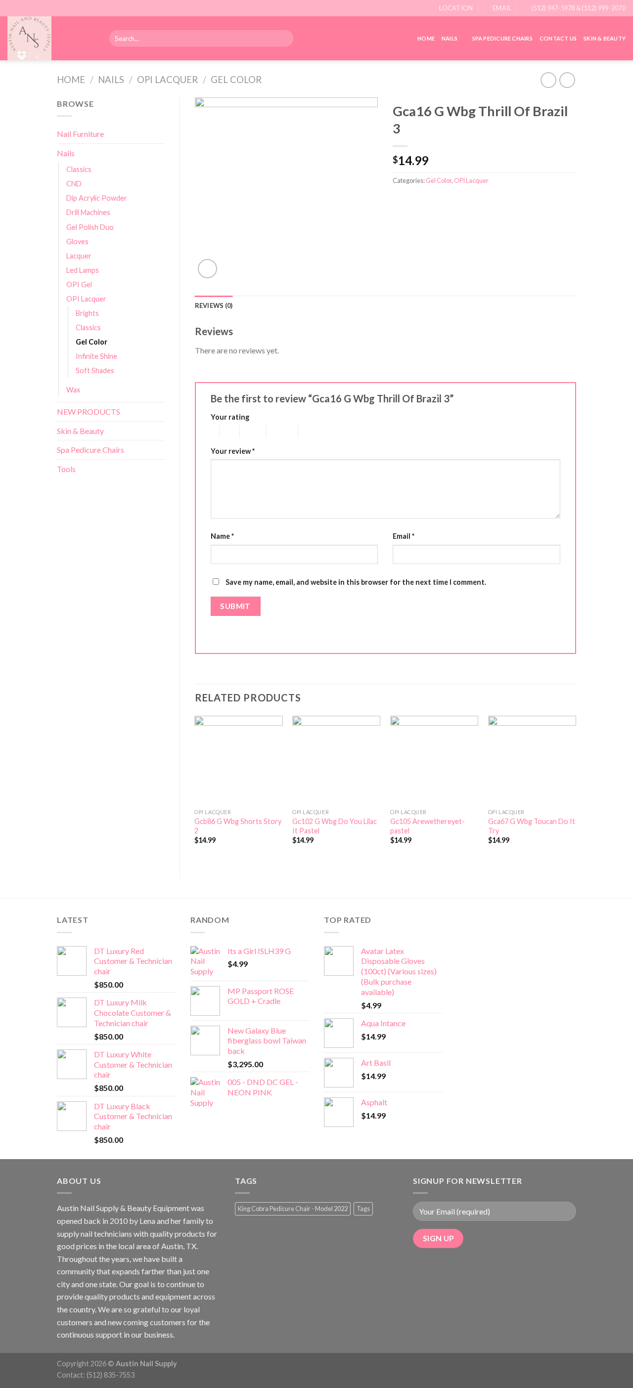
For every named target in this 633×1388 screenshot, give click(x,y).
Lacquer (78, 256)
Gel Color (236, 79)
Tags (363, 1209)
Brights (87, 313)
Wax (73, 390)
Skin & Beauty (80, 430)
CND (74, 183)
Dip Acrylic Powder (96, 198)
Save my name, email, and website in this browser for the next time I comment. (356, 582)
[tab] (214, 305)
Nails (449, 38)
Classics (78, 169)
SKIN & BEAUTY (605, 38)
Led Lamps (82, 270)
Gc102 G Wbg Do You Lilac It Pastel (334, 826)
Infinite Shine (96, 356)
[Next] (575, 789)
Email (403, 536)
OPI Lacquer (167, 79)
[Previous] (195, 789)
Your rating (230, 417)
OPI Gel (79, 284)
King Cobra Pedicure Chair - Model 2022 (293, 1209)
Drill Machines (88, 212)
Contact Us (558, 38)
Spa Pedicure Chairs (502, 38)
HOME (426, 38)
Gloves (77, 241)
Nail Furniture (80, 133)
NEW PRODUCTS (88, 411)
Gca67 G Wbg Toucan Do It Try (531, 826)
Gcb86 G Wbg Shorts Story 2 (237, 826)
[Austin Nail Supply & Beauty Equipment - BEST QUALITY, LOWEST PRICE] (50, 38)
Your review (233, 451)
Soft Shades (95, 370)
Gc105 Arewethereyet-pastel (427, 826)
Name (222, 536)
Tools (66, 469)
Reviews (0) (214, 305)
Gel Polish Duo (90, 227)
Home (71, 79)
